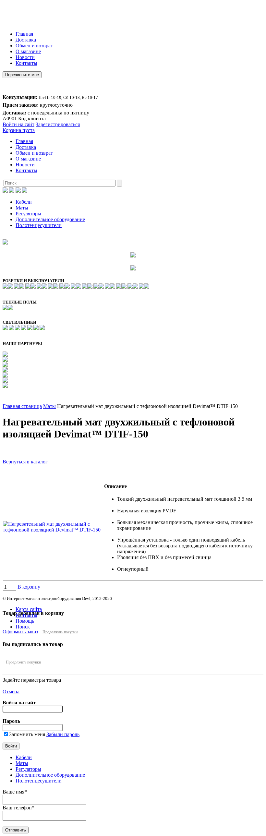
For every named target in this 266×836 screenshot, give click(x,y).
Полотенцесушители (39, 225)
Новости (25, 57)
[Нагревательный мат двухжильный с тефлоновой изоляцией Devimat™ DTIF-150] (53, 529)
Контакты (26, 63)
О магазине (28, 51)
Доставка (26, 39)
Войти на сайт (18, 124)
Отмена (11, 691)
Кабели (24, 202)
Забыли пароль (62, 734)
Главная (24, 34)
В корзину (29, 587)
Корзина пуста (19, 130)
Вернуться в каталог (25, 461)
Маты (22, 207)
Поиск (23, 626)
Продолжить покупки (60, 632)
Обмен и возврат (34, 45)
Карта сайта (29, 609)
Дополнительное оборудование (50, 219)
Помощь (25, 621)
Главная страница (22, 406)
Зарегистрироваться (58, 124)
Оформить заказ (20, 631)
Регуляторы (28, 213)
